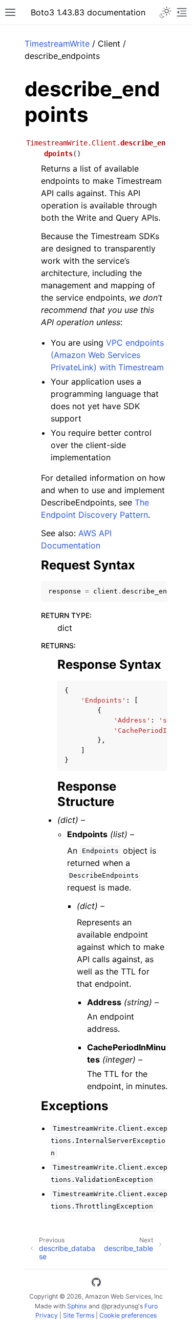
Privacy (46, 1315)
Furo (151, 1306)
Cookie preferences (128, 1315)
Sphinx (77, 1306)
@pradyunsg (119, 1306)
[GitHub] (96, 1284)
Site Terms (78, 1315)
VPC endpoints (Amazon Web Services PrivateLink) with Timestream (107, 354)
